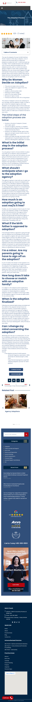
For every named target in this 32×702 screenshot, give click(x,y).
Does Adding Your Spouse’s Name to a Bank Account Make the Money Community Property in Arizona (15, 474)
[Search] (26, 434)
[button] (2, 8)
